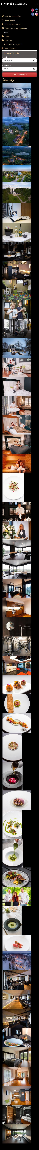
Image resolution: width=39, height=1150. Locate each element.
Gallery (6, 32)
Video (7, 36)
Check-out (6, 65)
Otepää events (10, 48)
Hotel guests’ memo (13, 24)
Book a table (10, 20)
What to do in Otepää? (12, 44)
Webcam (8, 40)
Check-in (6, 57)
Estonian (36, 10)
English (32, 10)
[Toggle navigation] (36, 4)
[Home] (14, 4)
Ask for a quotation (13, 16)
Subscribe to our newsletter (16, 28)
